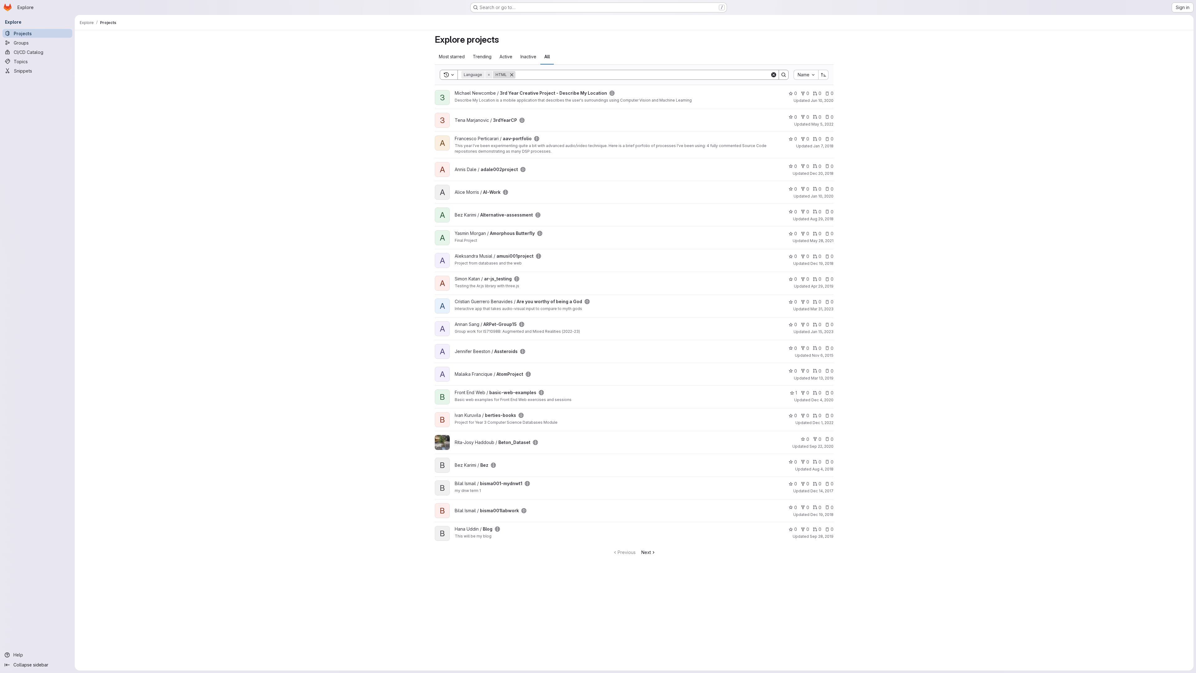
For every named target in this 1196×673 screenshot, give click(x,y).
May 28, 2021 (821, 240)
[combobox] (806, 75)
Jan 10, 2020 (822, 196)
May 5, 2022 (822, 124)
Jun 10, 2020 (822, 100)
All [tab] (547, 56)
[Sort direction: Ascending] (823, 75)
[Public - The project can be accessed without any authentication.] (612, 93)
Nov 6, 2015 (822, 355)
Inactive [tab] (528, 56)
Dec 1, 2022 (823, 422)
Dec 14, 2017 (821, 491)
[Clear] (773, 75)
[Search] (784, 75)
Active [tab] (506, 56)
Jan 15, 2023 (822, 331)
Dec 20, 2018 (821, 173)
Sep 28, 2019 (821, 536)
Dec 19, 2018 (821, 263)
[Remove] (511, 75)
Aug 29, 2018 (821, 219)
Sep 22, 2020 (821, 446)
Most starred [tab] (452, 56)
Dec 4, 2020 (822, 400)
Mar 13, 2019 (822, 378)
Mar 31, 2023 (821, 309)
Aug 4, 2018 (822, 469)
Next (646, 552)
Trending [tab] (482, 56)
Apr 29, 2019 (822, 286)
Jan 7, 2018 (823, 146)
